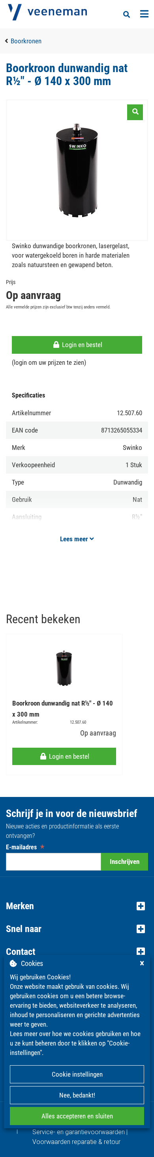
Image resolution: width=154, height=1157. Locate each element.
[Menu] (144, 14)
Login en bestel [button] (81, 345)
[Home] (47, 12)
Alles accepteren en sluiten (77, 1116)
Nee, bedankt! (77, 1095)
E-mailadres (25, 847)
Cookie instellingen (77, 1074)
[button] (77, 906)
